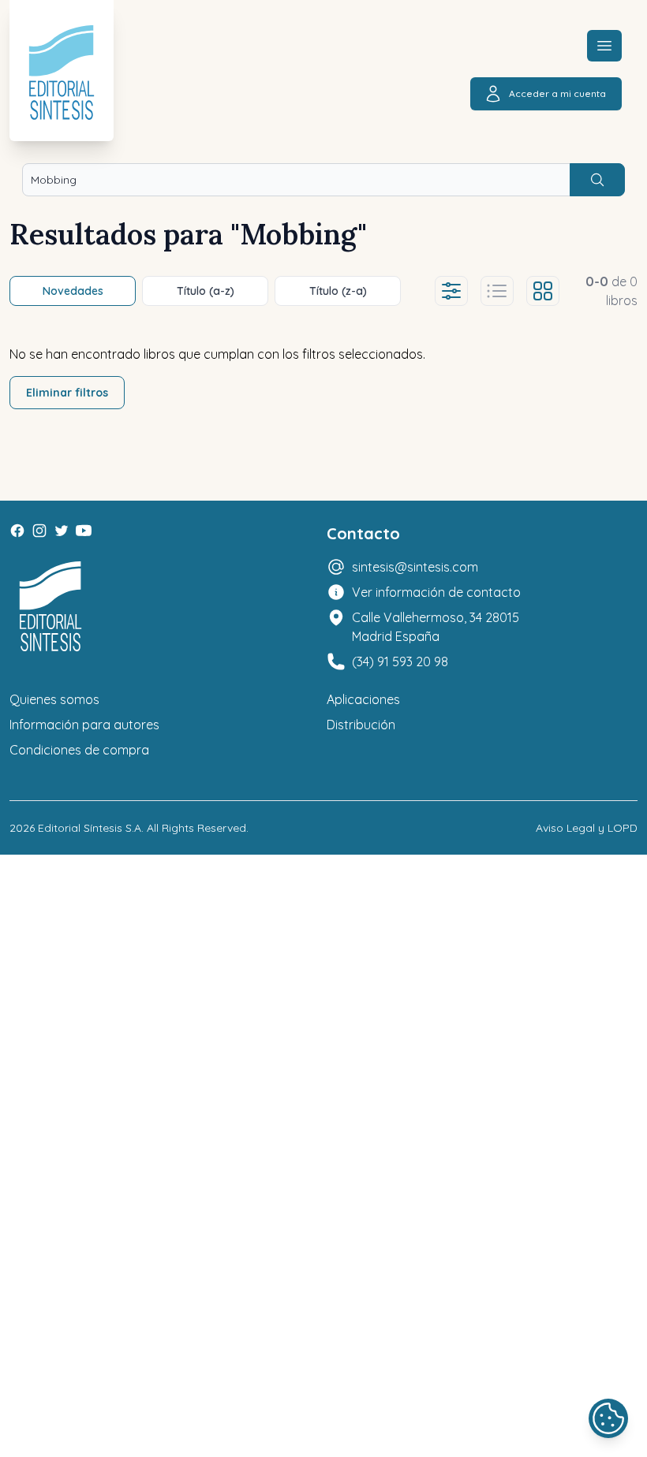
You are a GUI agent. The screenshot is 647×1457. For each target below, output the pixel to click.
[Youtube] (84, 530)
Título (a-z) (205, 291)
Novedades (73, 291)
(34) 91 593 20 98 (400, 661)
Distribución (361, 724)
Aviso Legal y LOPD (587, 828)
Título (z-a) (338, 291)
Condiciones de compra (79, 750)
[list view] (497, 291)
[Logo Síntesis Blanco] (50, 606)
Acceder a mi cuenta (557, 93)
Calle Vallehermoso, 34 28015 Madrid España (435, 626)
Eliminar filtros (67, 393)
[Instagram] (39, 530)
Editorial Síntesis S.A (89, 828)
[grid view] (542, 291)
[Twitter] (61, 530)
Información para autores (84, 724)
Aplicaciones (363, 699)
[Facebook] (17, 530)
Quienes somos (54, 699)
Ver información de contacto (436, 592)
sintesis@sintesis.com (415, 567)
